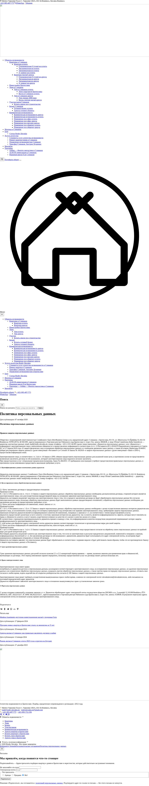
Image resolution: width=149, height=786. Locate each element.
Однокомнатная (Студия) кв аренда (33, 77)
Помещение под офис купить (25, 119)
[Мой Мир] (14, 609)
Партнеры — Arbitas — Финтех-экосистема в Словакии (31, 386)
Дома (11, 330)
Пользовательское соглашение (28, 746)
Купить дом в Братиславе (15, 736)
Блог (6, 132)
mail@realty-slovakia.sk (11, 710)
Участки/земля (10, 727)
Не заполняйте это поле (9, 767)
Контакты (8, 146)
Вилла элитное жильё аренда (30, 100)
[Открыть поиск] (2, 159)
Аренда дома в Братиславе (15, 738)
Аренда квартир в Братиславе (16, 732)
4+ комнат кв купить (27, 73)
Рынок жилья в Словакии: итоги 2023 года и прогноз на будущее (26, 641)
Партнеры (9, 380)
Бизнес (12, 340)
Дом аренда (18, 334)
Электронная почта (7, 770)
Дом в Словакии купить (23, 89)
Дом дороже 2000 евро (28, 98)
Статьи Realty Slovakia (18, 134)
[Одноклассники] (4, 609)
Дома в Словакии (16, 87)
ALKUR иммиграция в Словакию (22, 153)
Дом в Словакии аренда (23, 96)
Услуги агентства (11, 136)
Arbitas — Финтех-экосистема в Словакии (26, 150)
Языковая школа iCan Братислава (22, 384)
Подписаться (5, 779)
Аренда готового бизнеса (24, 111)
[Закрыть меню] (2, 314)
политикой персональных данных (49, 783)
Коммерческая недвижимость (21, 113)
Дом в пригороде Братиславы (30, 92)
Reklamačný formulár (8, 746)
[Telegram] (8, 609)
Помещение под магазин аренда (26, 123)
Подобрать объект (12, 160)
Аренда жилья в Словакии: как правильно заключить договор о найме (28, 633)
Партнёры (9, 148)
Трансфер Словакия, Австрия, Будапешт (25, 144)
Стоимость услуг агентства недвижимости (26, 138)
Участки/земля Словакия (19, 102)
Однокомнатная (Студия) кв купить (33, 66)
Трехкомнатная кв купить (29, 71)
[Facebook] (4, 715)
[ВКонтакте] (1, 609)
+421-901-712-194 (25, 712)
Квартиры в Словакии (18, 62)
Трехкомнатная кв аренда (29, 81)
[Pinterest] (17, 609)
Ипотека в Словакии (13, 129)
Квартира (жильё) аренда (24, 75)
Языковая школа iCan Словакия (21, 155)
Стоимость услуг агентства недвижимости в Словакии (31, 365)
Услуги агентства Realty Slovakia (17, 363)
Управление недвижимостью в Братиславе (26, 372)
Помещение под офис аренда (25, 121)
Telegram (28, 3)
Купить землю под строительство (27, 104)
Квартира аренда (20, 325)
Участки (12, 336)
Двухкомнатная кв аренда (29, 79)
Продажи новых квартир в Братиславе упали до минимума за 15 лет (27, 625)
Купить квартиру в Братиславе (17, 734)
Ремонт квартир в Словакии (20, 367)
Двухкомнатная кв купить (29, 68)
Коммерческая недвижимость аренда (28, 115)
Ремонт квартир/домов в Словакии (23, 140)
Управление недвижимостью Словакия (25, 142)
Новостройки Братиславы (19, 85)
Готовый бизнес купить (23, 108)
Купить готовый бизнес (23, 342)
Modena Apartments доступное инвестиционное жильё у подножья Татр (28, 617)
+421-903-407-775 (7, 3)
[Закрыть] (2, 749)
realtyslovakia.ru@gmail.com (32, 710)
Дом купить (18, 332)
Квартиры (9, 721)
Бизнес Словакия (16, 106)
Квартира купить (21, 64)
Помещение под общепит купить (27, 125)
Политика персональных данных (53, 746)
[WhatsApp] (11, 609)
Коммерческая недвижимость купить (28, 117)
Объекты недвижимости (14, 60)
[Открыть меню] (20, 160)
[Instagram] (1, 715)
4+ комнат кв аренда (27, 83)
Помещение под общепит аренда (27, 127)
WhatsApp (20, 3)
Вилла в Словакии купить (29, 94)
